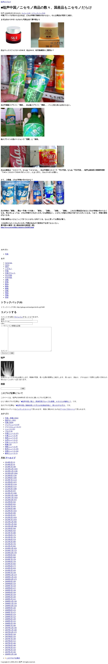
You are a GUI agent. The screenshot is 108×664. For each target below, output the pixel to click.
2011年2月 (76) (10, 544)
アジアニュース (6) (12, 425)
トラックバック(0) (38, 13)
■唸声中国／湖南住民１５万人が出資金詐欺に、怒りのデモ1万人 (40, 405)
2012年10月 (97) (11, 500)
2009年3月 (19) (10, 595)
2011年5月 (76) (10, 537)
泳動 (6, 280)
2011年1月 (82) (10, 546)
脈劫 (6, 284)
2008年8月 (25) (10, 610)
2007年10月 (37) (11, 632)
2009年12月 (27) (11, 575)
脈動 (6, 288)
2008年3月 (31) (10, 621)
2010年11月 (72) (11, 550)
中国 (6, 271)
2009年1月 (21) (10, 599)
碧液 (6, 282)
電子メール (5, 321)
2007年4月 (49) (10, 645)
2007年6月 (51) (10, 641)
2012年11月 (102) (11, 497)
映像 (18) (8, 444)
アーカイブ (10, 458)
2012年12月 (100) (11, 495)
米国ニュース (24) (11, 451)
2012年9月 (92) (10, 502)
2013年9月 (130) (11, 475)
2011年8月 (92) (10, 531)
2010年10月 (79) (11, 553)
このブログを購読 (13, 658)
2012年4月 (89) (10, 513)
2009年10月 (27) (11, 579)
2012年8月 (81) (10, 504)
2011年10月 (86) (11, 526)
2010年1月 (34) (10, 572)
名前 (2, 319)
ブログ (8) (8, 431)
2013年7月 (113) (11, 480)
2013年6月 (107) (11, 482)
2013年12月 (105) (11, 469)
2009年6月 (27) (10, 588)
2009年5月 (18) (10, 590)
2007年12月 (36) (11, 628)
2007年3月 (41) (10, 647)
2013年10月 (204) (11, 473)
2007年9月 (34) (10, 634)
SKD (7, 267)
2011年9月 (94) (10, 528)
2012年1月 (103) (11, 520)
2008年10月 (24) (11, 606)
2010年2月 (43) (10, 570)
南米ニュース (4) (11, 438)
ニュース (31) (10, 429)
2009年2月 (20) (10, 597)
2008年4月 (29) (10, 619)
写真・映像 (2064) (11, 418)
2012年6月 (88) (10, 508)
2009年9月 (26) (10, 581)
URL (2, 323)
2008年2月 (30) (10, 623)
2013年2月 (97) (10, 491)
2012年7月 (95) (10, 506)
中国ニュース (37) (11, 433)
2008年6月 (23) (10, 614)
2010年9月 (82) (10, 555)
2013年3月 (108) (11, 489)
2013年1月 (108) (11, 493)
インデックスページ (23, 409)
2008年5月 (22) (10, 617)
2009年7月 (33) (10, 586)
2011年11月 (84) (11, 524)
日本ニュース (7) (11, 442)
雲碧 (6, 297)
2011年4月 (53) (10, 539)
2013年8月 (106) (11, 478)
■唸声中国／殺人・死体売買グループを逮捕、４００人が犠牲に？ (46, 401)
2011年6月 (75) (10, 535)
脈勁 (6, 286)
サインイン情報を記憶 (11, 326)
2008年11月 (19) (11, 603)
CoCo (7, 265)
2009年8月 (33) (10, 583)
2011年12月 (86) (11, 522)
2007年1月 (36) (10, 652)
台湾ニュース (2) (11, 440)
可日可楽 (8, 277)
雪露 (6, 295)
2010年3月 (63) (10, 568)
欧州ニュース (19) (11, 449)
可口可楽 (8, 275)
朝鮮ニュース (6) (11, 447)
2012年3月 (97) (10, 515)
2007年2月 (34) (10, 650)
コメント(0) (26, 13)
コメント (4, 351)
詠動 (6, 291)
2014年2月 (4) (10, 464)
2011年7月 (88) (10, 533)
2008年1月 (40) (10, 625)
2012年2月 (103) (11, 517)
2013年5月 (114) (11, 484)
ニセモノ (8, 269)
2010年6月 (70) (10, 561)
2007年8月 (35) (10, 636)
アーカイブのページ (67, 409)
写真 (6, 254)
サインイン (18, 317)
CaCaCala (8, 263)
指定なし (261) (10, 420)
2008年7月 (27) (10, 612)
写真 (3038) (9, 422)
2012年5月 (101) (11, 511)
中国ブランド (10, 273)
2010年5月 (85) (10, 564)
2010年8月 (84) (10, 557)
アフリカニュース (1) (13, 427)
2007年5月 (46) (10, 643)
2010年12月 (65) (11, 548)
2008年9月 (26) (10, 608)
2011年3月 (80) (10, 542)
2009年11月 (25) (11, 577)
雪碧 (6, 293)
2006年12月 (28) (11, 654)
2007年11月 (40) (11, 630)
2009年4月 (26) (10, 592)
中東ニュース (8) (11, 436)
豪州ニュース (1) (11, 453)
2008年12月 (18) (11, 601)
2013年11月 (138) (11, 471)
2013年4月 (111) (11, 486)
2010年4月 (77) (10, 566)
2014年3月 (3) (10, 462)
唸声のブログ (6, 2)
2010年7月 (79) (10, 559)
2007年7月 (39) (10, 639)
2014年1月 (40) (10, 467)
